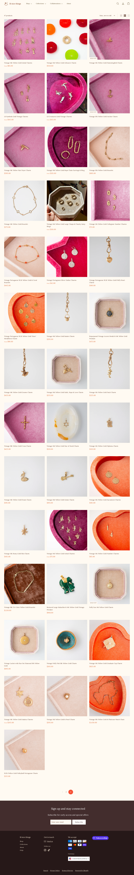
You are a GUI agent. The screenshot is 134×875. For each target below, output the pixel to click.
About (69, 3)
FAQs (21, 850)
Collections (40, 3)
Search (45, 870)
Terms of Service (67, 870)
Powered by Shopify (81, 870)
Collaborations (55, 3)
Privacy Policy (55, 870)
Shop (28, 3)
